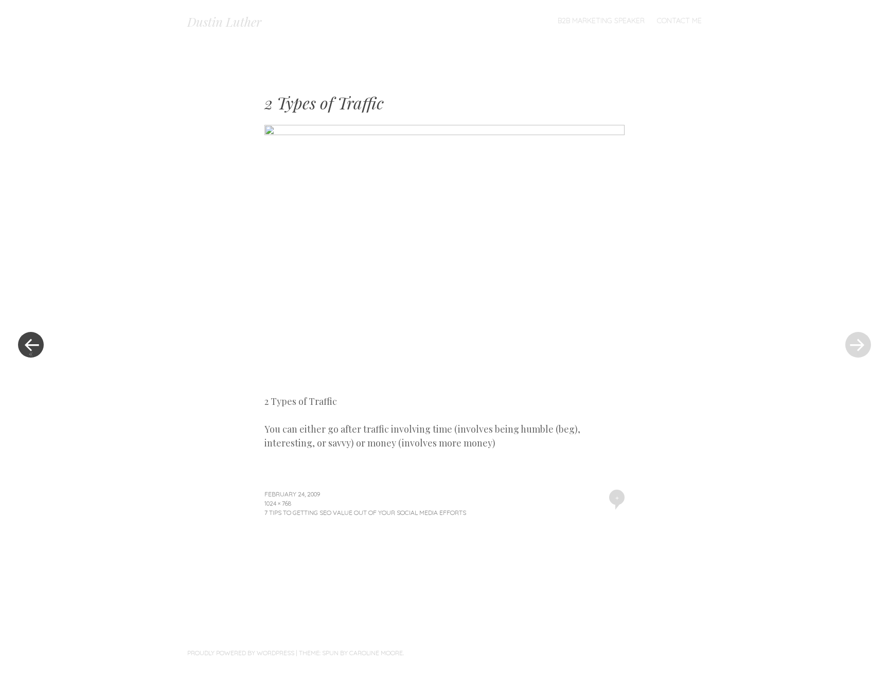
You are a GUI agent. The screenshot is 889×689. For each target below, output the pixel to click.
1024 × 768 (277, 503)
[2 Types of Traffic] (444, 131)
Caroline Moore (376, 653)
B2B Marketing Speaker (601, 20)
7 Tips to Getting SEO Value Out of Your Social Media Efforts (365, 512)
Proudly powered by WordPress (240, 653)
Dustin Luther (224, 21)
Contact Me (679, 20)
